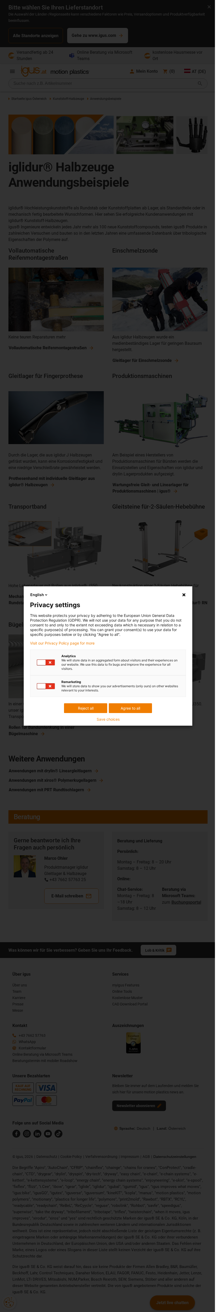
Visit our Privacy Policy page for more (62, 643)
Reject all (86, 708)
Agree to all (130, 708)
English (37, 594)
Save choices (108, 719)
